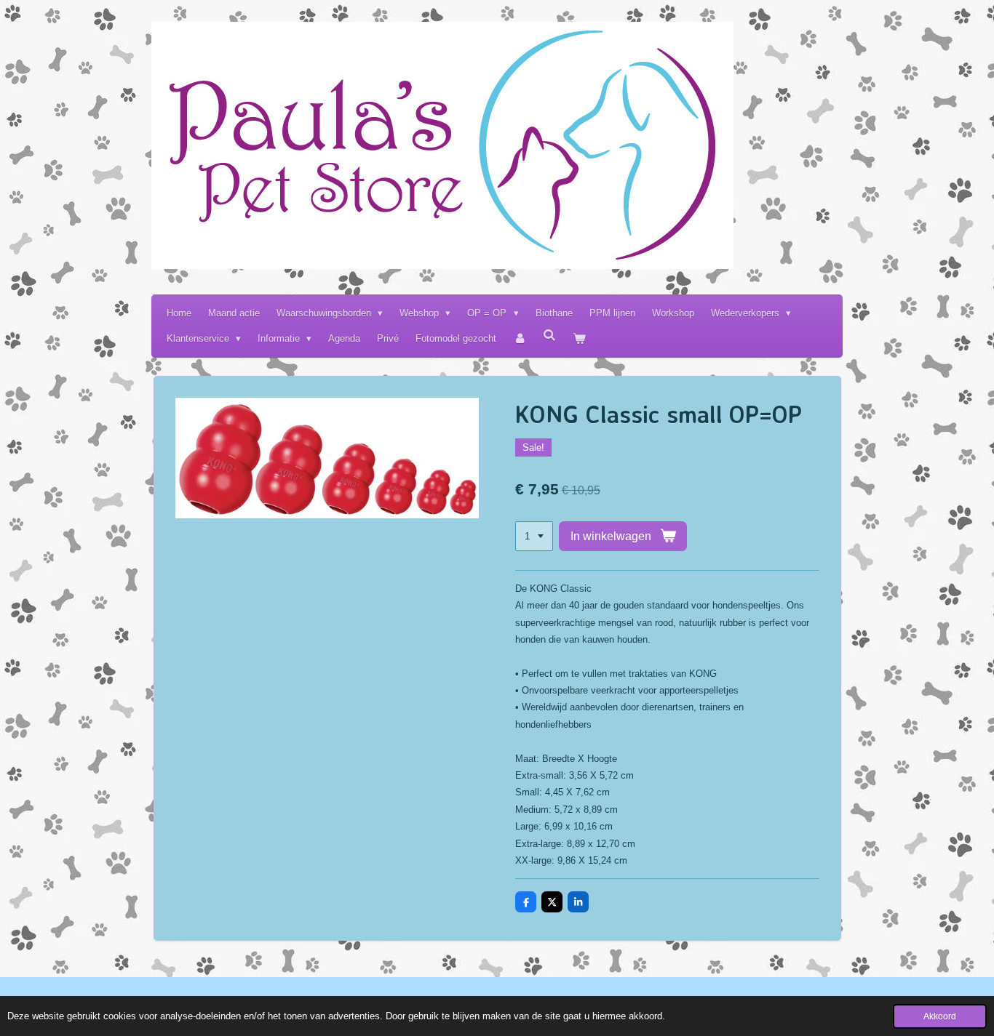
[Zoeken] (550, 335)
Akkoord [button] (939, 1016)
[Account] (519, 338)
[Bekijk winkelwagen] (580, 338)
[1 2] (534, 536)
